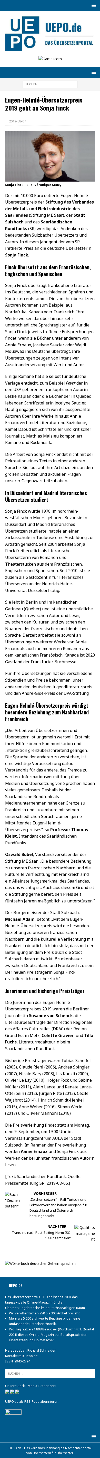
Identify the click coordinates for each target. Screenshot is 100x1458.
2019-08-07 (17, 121)
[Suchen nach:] (50, 83)
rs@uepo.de (28, 1355)
